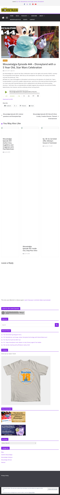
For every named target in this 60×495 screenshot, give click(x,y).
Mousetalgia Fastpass (6, 457)
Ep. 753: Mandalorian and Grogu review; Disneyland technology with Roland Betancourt (30, 2)
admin (13, 70)
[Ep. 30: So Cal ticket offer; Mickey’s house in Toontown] (50, 128)
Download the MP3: (8, 99)
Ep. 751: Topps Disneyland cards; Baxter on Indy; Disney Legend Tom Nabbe (21, 342)
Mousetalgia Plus (15, 19)
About (41, 16)
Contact (32, 19)
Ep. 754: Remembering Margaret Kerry (11, 334)
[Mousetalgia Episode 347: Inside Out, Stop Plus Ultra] (30, 128)
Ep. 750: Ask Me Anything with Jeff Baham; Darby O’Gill (15, 345)
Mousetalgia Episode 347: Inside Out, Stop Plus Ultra (30, 248)
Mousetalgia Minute (6, 460)
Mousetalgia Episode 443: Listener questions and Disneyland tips (13, 115)
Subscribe (34, 16)
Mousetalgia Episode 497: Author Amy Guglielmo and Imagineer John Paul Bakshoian (8, 144)
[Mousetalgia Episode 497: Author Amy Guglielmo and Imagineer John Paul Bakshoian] (10, 128)
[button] (28, 16)
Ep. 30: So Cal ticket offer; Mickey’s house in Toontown (50, 141)
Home (11, 16)
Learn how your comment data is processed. (37, 300)
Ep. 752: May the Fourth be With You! (11, 340)
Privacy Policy (5, 475)
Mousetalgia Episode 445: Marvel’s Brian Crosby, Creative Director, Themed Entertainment (45, 116)
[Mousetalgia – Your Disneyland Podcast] (3, 18)
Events (25, 19)
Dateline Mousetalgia (6, 454)
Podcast (5, 60)
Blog (17, 16)
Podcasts (24, 16)
